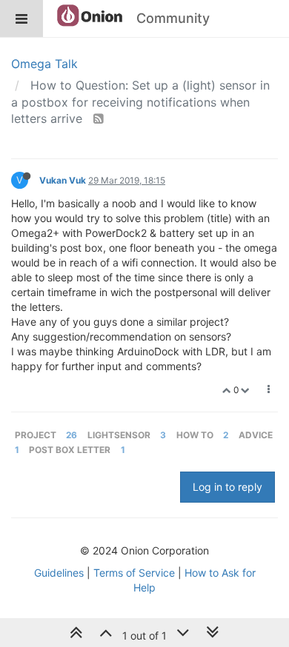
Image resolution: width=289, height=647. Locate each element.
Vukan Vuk (62, 180)
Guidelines (59, 572)
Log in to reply (227, 486)
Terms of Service (134, 572)
